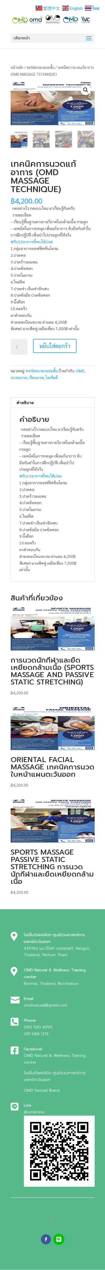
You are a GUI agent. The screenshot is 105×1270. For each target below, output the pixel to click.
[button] (86, 90)
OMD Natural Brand (42, 1090)
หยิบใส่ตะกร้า (54, 346)
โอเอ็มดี (52, 377)
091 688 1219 (36, 1034)
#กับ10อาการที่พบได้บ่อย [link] (32, 241)
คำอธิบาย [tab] (25, 402)
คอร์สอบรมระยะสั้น (40, 67)
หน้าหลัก (17, 67)
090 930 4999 (38, 1027)
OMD (80, 370)
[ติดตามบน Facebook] (46, 1239)
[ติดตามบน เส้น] (58, 1239)
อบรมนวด (19, 377)
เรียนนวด (36, 377)
